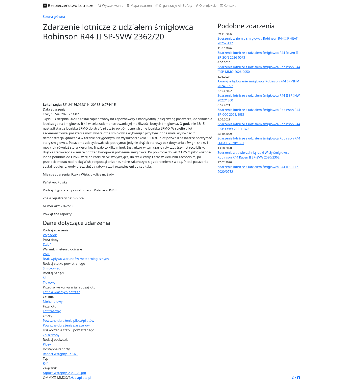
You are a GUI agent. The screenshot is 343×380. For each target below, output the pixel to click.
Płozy (47, 344)
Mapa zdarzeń (141, 5)
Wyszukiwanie (112, 5)
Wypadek (50, 235)
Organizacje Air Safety (175, 5)
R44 (45, 363)
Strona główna (54, 16)
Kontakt (229, 5)
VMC (46, 254)
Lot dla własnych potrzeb (61, 292)
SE (44, 278)
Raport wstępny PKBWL (60, 354)
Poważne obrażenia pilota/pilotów (68, 320)
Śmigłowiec (51, 268)
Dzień (47, 244)
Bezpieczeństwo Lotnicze (70, 5)
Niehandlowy (53, 301)
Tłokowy (49, 282)
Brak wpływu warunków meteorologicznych (76, 259)
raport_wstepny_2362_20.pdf (64, 373)
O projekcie (207, 5)
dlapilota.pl (82, 377)
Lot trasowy (52, 311)
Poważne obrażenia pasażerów (66, 325)
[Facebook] (298, 377)
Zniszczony (51, 335)
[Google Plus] (294, 377)
